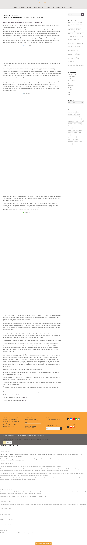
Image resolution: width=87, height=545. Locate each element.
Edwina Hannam (33, 435)
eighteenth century (71, 121)
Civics (69, 78)
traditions (76, 139)
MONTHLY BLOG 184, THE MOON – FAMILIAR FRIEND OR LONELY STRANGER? (75, 29)
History (69, 83)
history (69, 125)
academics (70, 112)
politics (80, 134)
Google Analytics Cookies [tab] (6, 489)
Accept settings (39, 543)
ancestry (78, 112)
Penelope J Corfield (77, 132)
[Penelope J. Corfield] (43, 3)
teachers (69, 139)
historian (75, 123)
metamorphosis (79, 130)
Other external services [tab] (5, 501)
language (69, 130)
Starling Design (41, 435)
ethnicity (77, 121)
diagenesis (78, 116)
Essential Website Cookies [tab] (6, 463)
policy (72, 134)
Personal (70, 89)
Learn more (9, 442)
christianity (78, 114)
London (74, 130)
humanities (74, 125)
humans (78, 125)
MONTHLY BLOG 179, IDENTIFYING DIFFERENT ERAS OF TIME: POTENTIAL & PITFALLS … (75, 58)
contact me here (50, 420)
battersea (70, 114)
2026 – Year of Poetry (73, 74)
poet (69, 134)
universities (76, 141)
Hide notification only (47, 543)
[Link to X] (78, 435)
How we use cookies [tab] (5, 451)
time (73, 139)
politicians (76, 134)
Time (69, 94)
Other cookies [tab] (3, 530)
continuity (70, 116)
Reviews (70, 91)
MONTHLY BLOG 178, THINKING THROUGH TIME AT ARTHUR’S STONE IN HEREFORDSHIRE (76, 65)
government (70, 123)
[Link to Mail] (83, 435)
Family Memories (72, 82)
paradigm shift (70, 132)
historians (79, 123)
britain (74, 114)
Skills (69, 92)
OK (4, 442)
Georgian (81, 121)
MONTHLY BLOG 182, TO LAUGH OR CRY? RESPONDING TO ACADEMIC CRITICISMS (75, 45)
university (81, 141)
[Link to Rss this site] (81, 435)
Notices (70, 87)
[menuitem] (15, 7)
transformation (70, 141)
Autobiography (71, 76)
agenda (74, 112)
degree (74, 116)
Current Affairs (71, 80)
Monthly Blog (71, 85)
